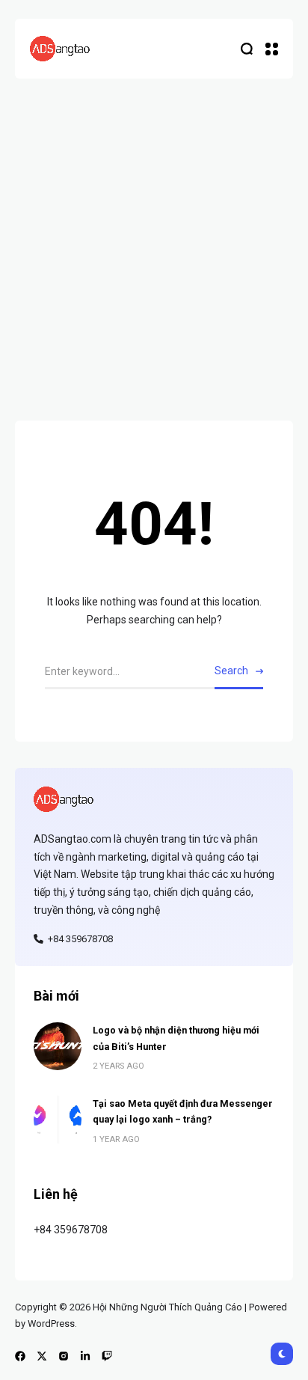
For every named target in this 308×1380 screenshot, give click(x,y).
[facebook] (20, 1356)
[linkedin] (85, 1356)
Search (231, 671)
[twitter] (42, 1356)
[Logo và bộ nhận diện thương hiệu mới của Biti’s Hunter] (57, 1046)
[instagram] (63, 1356)
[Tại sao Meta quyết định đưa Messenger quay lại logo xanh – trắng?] (57, 1120)
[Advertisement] (154, 240)
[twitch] (107, 1356)
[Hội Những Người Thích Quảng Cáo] (60, 48)
